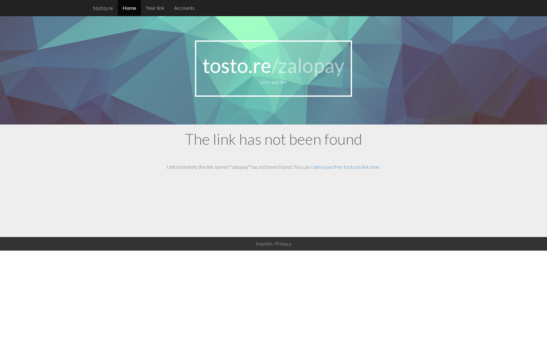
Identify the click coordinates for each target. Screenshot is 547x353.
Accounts (184, 8)
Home (129, 8)
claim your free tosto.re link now (345, 167)
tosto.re (103, 7)
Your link (155, 8)
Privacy (283, 243)
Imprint (264, 243)
